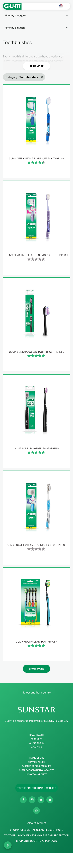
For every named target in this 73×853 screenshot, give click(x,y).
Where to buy (36, 743)
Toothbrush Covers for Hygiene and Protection (36, 835)
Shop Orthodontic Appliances (36, 840)
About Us (36, 747)
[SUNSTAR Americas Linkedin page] (49, 799)
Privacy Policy (36, 762)
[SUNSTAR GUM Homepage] (12, 6)
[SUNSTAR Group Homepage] (36, 710)
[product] (36, 131)
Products (36, 739)
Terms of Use (36, 758)
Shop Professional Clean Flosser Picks (36, 829)
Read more (37, 66)
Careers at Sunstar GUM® (36, 766)
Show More (36, 668)
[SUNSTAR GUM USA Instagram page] (32, 799)
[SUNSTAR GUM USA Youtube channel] (41, 799)
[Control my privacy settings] (36, 810)
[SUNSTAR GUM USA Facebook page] (23, 799)
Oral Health (36, 735)
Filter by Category (15, 15)
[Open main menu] (67, 6)
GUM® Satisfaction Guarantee (36, 770)
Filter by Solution (15, 27)
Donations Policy (36, 774)
